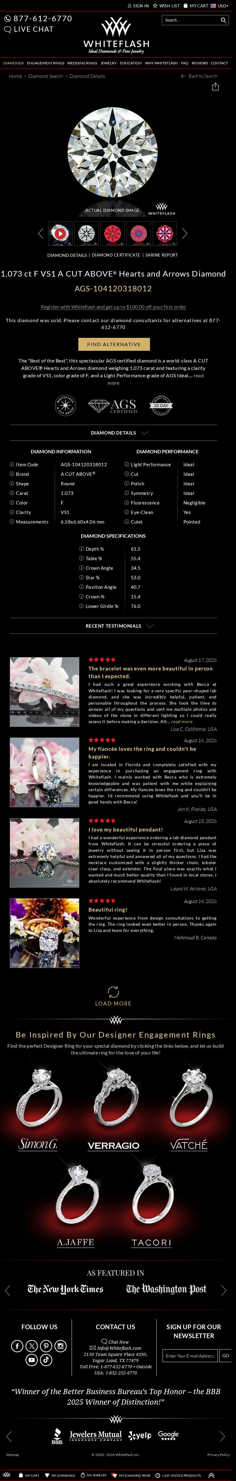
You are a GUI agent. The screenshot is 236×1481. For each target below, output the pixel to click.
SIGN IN (141, 6)
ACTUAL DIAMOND (112, 210)
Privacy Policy (218, 1454)
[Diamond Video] (60, 233)
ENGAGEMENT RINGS (45, 63)
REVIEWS (200, 63)
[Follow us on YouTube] (32, 1364)
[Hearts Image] (165, 233)
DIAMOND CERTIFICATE (116, 255)
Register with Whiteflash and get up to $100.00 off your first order (113, 307)
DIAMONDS (13, 63)
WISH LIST (169, 6)
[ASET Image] (139, 233)
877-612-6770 (43, 18)
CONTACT (219, 63)
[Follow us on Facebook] (18, 1350)
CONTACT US (115, 1326)
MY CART (199, 6)
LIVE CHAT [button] (34, 29)
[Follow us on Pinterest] (46, 1350)
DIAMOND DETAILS (67, 255)
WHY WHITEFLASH (161, 63)
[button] (7, 29)
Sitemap (12, 1454)
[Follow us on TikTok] (46, 1364)
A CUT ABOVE (78, 474)
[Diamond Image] (86, 233)
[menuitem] (13, 63)
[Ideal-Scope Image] (112, 233)
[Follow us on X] (32, 1350)
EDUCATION (131, 63)
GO (225, 1355)
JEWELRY (108, 63)
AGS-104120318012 (84, 464)
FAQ (184, 63)
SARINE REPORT (162, 255)
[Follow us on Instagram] (61, 1350)
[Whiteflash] (116, 36)
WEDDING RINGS (82, 63)
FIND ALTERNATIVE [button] (114, 344)
